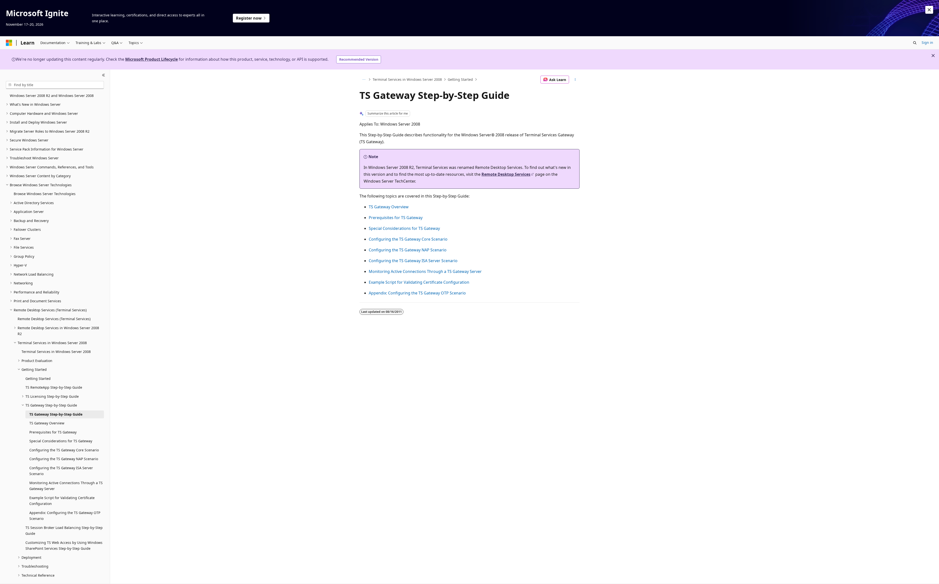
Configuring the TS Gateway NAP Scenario (408, 250)
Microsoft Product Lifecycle (151, 59)
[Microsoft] (9, 43)
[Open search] (915, 42)
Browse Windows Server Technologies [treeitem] (45, 193)
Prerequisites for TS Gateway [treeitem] (53, 432)
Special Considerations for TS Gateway (404, 228)
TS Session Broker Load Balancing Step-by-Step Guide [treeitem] (64, 530)
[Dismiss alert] (929, 10)
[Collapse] (103, 75)
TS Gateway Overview (389, 207)
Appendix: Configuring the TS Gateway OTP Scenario (417, 293)
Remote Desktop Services (505, 174)
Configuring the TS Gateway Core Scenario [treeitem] (64, 450)
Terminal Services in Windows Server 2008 (407, 79)
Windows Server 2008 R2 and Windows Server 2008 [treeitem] (52, 95)
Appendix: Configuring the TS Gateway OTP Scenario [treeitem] (64, 515)
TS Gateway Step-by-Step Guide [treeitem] (55, 414)
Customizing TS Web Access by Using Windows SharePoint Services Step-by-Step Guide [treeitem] (63, 545)
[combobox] (55, 85)
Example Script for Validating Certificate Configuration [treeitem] (62, 500)
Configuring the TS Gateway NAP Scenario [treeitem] (63, 458)
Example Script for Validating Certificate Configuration (419, 282)
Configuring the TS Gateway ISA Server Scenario (413, 260)
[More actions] (575, 79)
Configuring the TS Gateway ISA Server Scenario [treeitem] (61, 471)
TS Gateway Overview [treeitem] (46, 423)
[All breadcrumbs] (363, 79)
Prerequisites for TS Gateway (396, 217)
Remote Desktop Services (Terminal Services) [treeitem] (54, 318)
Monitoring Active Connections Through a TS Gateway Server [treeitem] (66, 485)
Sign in (927, 42)
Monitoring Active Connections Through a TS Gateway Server (425, 271)
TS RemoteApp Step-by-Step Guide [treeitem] (53, 387)
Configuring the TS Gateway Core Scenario (408, 239)
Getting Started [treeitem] (38, 378)
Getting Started (460, 79)
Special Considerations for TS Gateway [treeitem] (60, 441)
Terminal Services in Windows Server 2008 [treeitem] (56, 351)
